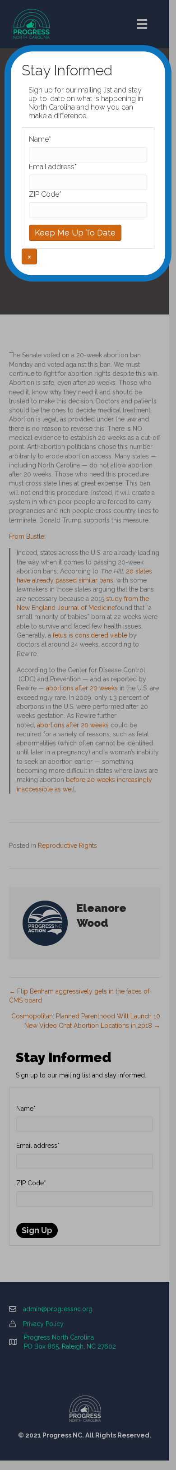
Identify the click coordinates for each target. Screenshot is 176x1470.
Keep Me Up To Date (75, 232)
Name (40, 139)
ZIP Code (45, 194)
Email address (53, 166)
